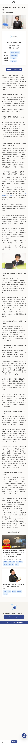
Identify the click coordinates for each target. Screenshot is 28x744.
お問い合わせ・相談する (14, 617)
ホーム (3, 622)
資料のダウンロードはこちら (14, 69)
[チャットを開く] (24, 735)
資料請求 (14, 742)
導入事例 (8, 622)
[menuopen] (25, 742)
